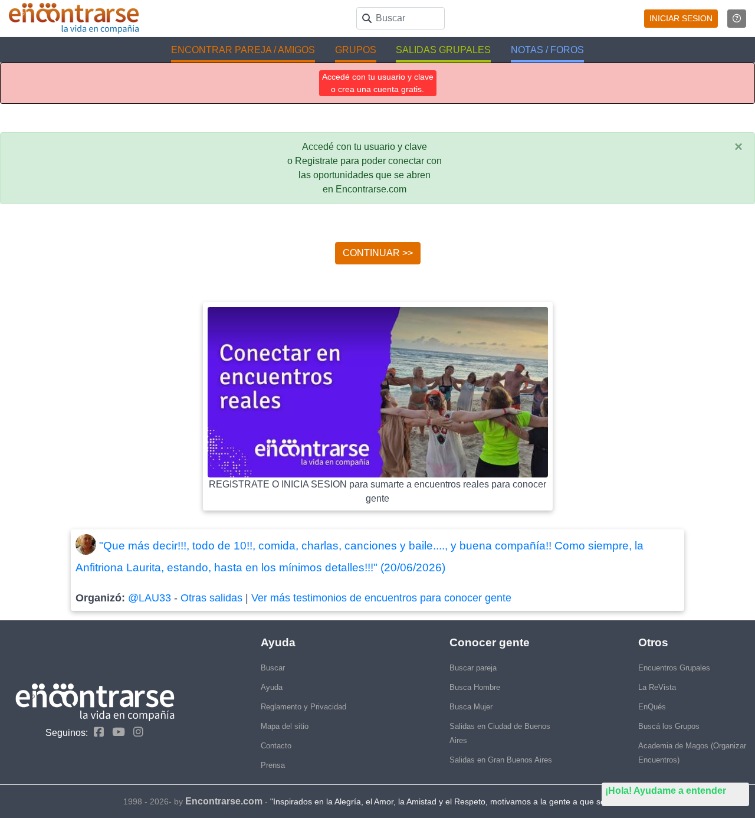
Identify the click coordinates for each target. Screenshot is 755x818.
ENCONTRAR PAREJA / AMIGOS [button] (243, 50)
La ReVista (657, 687)
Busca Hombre (474, 687)
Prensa (273, 765)
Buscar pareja (473, 667)
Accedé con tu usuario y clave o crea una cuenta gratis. (378, 83)
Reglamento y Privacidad (303, 706)
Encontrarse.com (223, 801)
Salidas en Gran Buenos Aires (500, 759)
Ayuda (272, 687)
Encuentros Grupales (674, 667)
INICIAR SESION (681, 18)
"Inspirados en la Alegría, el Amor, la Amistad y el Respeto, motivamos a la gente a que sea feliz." (451, 801)
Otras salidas (211, 598)
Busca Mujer (471, 706)
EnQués (652, 706)
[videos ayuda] (736, 18)
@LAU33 (149, 598)
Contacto (276, 745)
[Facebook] (96, 732)
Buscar (273, 667)
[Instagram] (135, 732)
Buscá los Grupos (669, 726)
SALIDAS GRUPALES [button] (443, 50)
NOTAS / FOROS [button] (547, 50)
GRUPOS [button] (355, 50)
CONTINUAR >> (378, 253)
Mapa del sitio (284, 726)
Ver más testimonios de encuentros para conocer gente (381, 598)
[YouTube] (115, 732)
